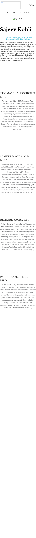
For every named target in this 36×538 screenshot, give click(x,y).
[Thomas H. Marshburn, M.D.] (18, 102)
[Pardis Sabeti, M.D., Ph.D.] (18, 283)
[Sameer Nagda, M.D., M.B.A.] (18, 165)
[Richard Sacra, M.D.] (18, 225)
